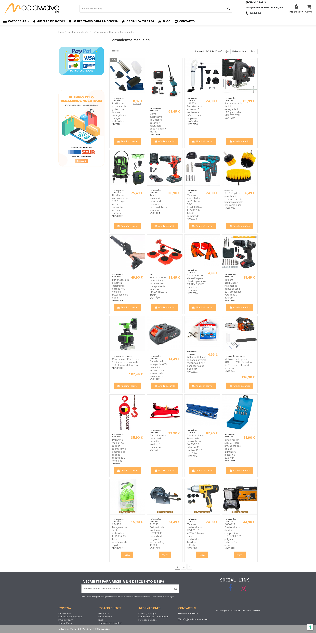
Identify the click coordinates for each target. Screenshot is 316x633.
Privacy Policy (65, 620)
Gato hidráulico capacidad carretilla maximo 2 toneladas (158, 441)
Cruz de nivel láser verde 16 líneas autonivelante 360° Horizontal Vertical (126, 362)
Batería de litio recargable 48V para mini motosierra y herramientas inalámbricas (158, 369)
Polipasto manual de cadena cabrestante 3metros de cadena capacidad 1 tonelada (119, 450)
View (127, 554)
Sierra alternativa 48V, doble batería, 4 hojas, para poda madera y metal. (158, 122)
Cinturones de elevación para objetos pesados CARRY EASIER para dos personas (196, 283)
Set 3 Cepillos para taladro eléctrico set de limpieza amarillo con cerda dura (233, 199)
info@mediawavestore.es (195, 619)
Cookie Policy (65, 623)
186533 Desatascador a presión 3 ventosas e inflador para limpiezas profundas (195, 112)
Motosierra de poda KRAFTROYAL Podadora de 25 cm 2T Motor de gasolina (238, 364)
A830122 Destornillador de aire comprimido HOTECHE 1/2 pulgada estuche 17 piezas (232, 535)
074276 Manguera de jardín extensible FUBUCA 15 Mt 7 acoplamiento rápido (120, 535)
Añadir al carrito (129, 141)
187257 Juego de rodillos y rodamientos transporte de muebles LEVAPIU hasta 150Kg (158, 286)
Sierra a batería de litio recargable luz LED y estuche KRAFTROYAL (233, 109)
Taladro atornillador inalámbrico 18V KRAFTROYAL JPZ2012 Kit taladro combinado (195, 206)
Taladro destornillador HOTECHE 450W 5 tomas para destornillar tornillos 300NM (195, 535)
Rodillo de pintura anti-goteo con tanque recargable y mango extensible (119, 112)
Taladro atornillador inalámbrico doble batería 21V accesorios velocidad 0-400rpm (232, 288)
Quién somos (65, 613)
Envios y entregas (147, 613)
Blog (100, 620)
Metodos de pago (147, 620)
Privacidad (246, 610)
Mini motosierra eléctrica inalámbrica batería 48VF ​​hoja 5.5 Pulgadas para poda (121, 288)
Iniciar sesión (105, 616)
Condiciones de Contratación (153, 616)
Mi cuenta (103, 613)
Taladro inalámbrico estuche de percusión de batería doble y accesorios (158, 203)
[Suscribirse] (175, 589)
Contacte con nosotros (70, 616)
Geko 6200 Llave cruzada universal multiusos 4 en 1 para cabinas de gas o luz (196, 363)
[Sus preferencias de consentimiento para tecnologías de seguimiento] (310, 627)
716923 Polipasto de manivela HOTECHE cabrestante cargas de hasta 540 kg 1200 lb (157, 535)
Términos (256, 610)
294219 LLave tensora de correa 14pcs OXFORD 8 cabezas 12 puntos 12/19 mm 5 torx (195, 444)
